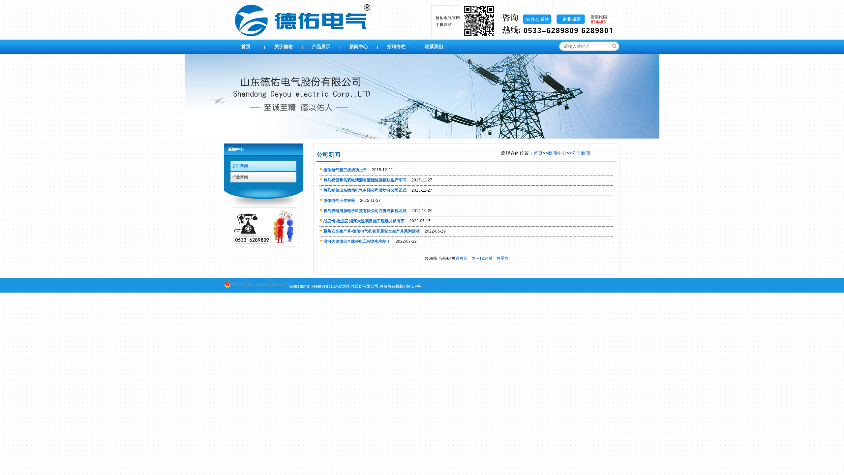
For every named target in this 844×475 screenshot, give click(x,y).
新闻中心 (358, 46)
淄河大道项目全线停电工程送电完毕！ (357, 241)
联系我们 (434, 46)
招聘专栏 (396, 46)
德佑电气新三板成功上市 (345, 170)
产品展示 (321, 46)
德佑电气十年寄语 (339, 200)
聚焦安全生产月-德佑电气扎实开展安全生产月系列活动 (371, 231)
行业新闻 (240, 177)
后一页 (494, 258)
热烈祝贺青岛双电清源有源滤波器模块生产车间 (365, 180)
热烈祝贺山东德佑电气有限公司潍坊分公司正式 (365, 190)
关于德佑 (283, 46)
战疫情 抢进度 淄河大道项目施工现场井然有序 (364, 221)
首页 (246, 46)
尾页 (504, 258)
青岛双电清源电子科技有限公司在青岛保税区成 (365, 210)
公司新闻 (240, 166)
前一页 (469, 258)
